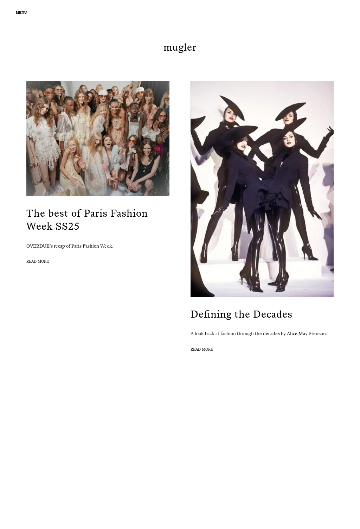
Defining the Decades (241, 314)
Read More (37, 261)
